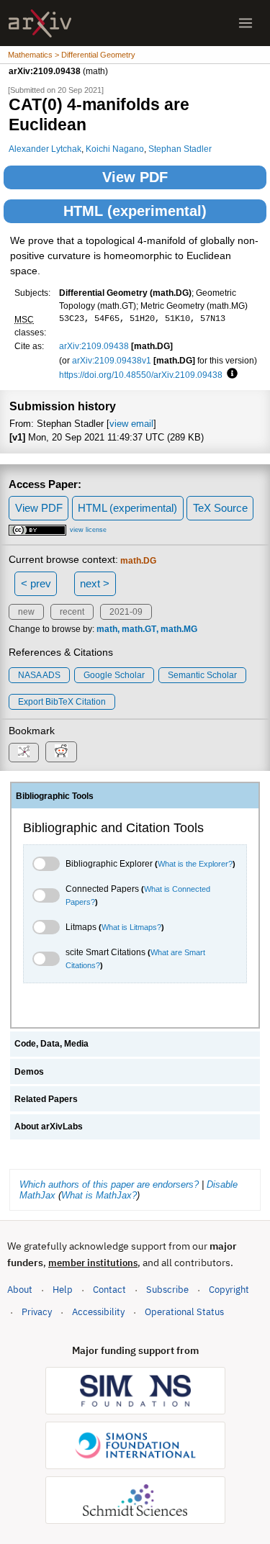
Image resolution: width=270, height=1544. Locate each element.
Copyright (229, 1289)
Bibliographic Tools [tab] (55, 796)
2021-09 (126, 612)
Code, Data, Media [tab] (51, 1043)
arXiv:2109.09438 (94, 346)
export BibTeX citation (62, 702)
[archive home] (40, 23)
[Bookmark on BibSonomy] (24, 752)
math (106, 629)
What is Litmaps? (131, 927)
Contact (109, 1289)
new (26, 612)
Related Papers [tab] (46, 1099)
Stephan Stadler (180, 148)
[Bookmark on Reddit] (61, 751)
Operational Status (184, 1311)
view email (131, 423)
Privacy (37, 1312)
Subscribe (167, 1289)
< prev (36, 583)
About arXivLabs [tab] (48, 1126)
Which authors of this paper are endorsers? (109, 1184)
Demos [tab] (29, 1071)
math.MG (179, 629)
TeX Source (220, 508)
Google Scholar (114, 675)
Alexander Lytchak (45, 148)
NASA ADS (39, 675)
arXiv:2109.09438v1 (111, 360)
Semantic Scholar (202, 675)
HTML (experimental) (135, 211)
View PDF (135, 177)
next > (94, 583)
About (19, 1289)
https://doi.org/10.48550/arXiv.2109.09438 (140, 374)
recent (72, 612)
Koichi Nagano (115, 148)
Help (63, 1289)
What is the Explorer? (195, 863)
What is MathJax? (99, 1195)
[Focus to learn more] (230, 374)
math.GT (139, 629)
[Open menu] (245, 23)
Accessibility (98, 1312)
